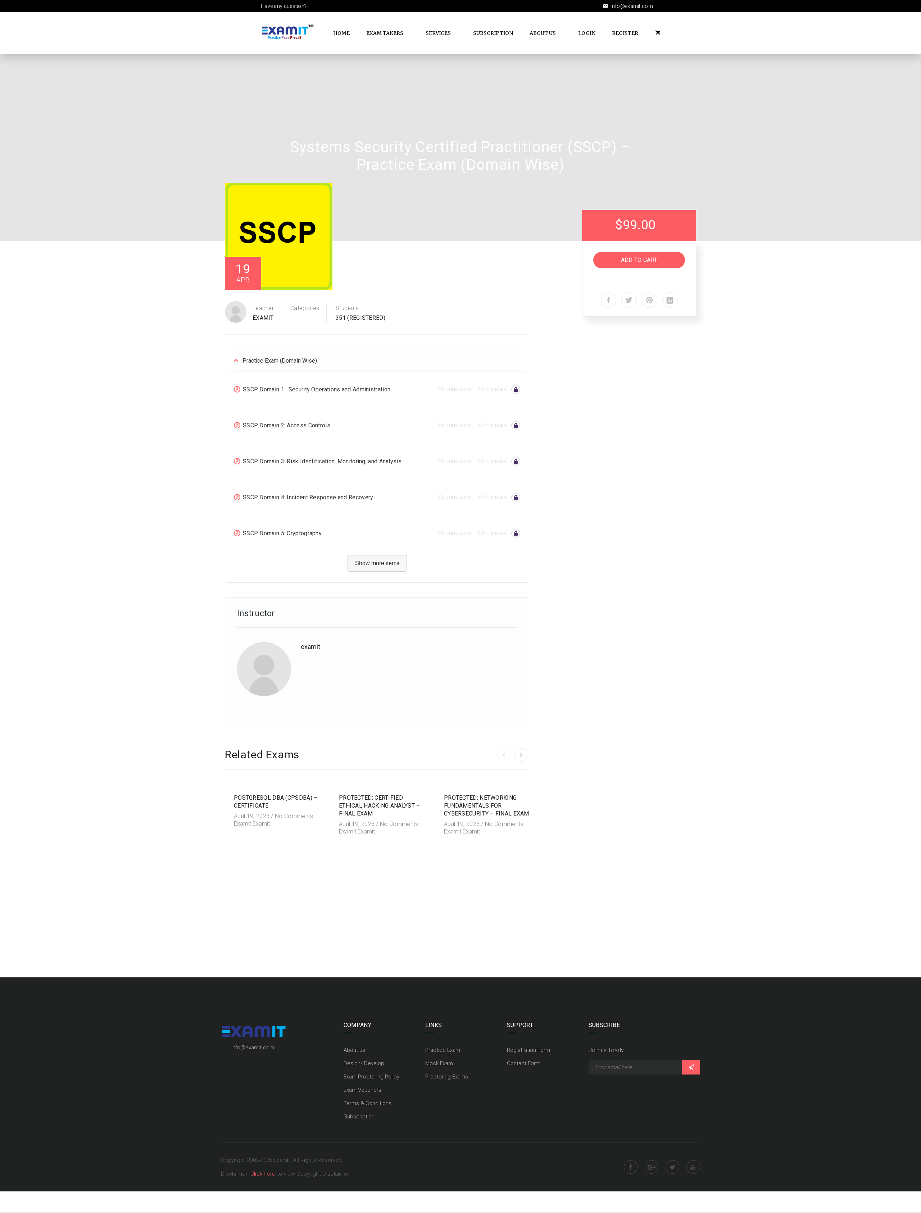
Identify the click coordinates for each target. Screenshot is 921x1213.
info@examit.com (631, 6)
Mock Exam (439, 1063)
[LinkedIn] (670, 300)
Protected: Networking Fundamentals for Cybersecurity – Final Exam (486, 805)
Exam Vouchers (362, 1090)
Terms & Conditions (367, 1103)
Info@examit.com (252, 1047)
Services (438, 33)
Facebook (631, 1167)
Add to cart (639, 259)
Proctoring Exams (446, 1076)
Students (347, 308)
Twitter (672, 1167)
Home (341, 33)
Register (625, 33)
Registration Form (528, 1050)
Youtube (693, 1167)
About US (543, 33)
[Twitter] (629, 300)
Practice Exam (442, 1050)
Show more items (377, 563)
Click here (263, 1174)
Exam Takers (384, 33)
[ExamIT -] (288, 31)
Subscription (493, 33)
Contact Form (523, 1063)
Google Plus (651, 1167)
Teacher (263, 308)
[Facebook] (608, 300)
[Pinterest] (649, 300)
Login (586, 33)
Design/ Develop (364, 1063)
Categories (304, 308)
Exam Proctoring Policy (371, 1076)
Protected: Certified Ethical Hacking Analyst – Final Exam (379, 805)
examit (263, 317)
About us (354, 1050)
